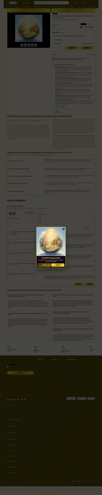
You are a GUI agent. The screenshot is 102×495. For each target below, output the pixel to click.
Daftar (58, 265)
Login (44, 265)
